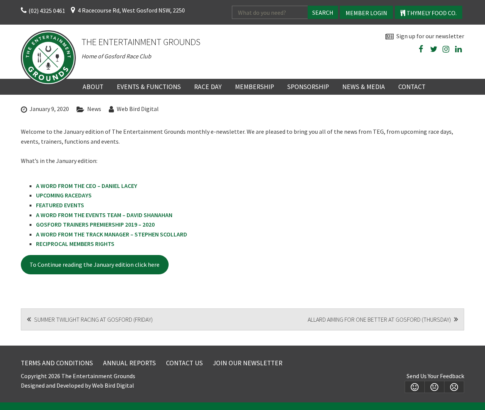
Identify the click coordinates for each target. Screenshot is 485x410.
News (94, 109)
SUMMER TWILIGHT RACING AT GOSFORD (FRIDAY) (93, 319)
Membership (254, 87)
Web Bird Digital (138, 109)
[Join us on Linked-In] (458, 49)
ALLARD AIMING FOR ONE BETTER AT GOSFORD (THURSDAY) (380, 319)
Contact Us (184, 363)
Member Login (366, 13)
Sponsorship (308, 87)
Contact (412, 87)
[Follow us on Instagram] (446, 49)
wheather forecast (460, 67)
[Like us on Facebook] (421, 49)
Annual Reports (129, 363)
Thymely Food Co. (431, 13)
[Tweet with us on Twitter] (433, 49)
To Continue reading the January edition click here (95, 264)
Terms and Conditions (57, 363)
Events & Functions (149, 87)
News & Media (363, 87)
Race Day (208, 87)
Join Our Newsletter (247, 363)
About (93, 87)
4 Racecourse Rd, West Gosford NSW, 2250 (131, 10)
